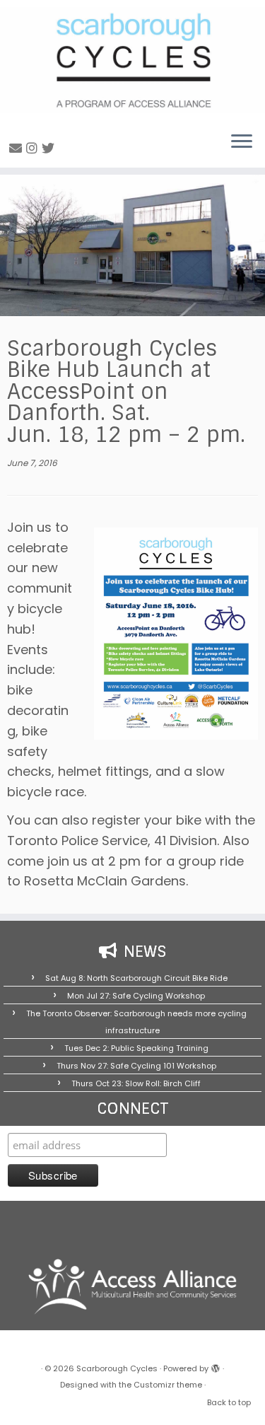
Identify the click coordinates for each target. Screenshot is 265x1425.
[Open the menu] (241, 142)
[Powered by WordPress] (215, 1366)
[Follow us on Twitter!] (50, 148)
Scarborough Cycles (117, 1368)
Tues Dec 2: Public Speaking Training (136, 1048)
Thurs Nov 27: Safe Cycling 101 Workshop (136, 1065)
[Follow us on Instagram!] (34, 148)
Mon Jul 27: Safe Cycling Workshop (136, 995)
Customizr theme (168, 1384)
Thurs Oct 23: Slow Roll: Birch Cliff (136, 1083)
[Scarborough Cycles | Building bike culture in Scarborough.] (132, 60)
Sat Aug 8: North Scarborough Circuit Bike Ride (136, 978)
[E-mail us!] (17, 148)
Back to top (229, 1402)
